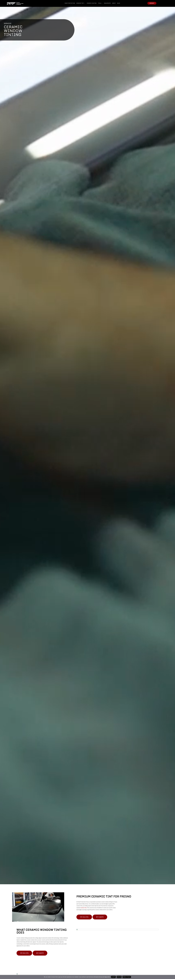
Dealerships (107, 3)
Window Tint (80, 3)
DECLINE (119, 976)
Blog (118, 3)
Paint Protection (70, 3)
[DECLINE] (173, 977)
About (114, 3)
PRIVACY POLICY (126, 976)
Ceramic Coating (92, 3)
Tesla (99, 3)
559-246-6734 (24, 953)
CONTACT (151, 3)
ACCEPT (113, 976)
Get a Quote (40, 953)
